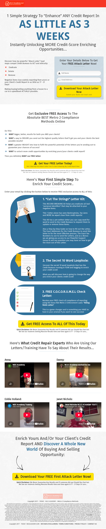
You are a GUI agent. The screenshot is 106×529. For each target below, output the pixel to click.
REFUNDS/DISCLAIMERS (49, 524)
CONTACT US (92, 524)
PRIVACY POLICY (80, 524)
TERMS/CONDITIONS (66, 524)
